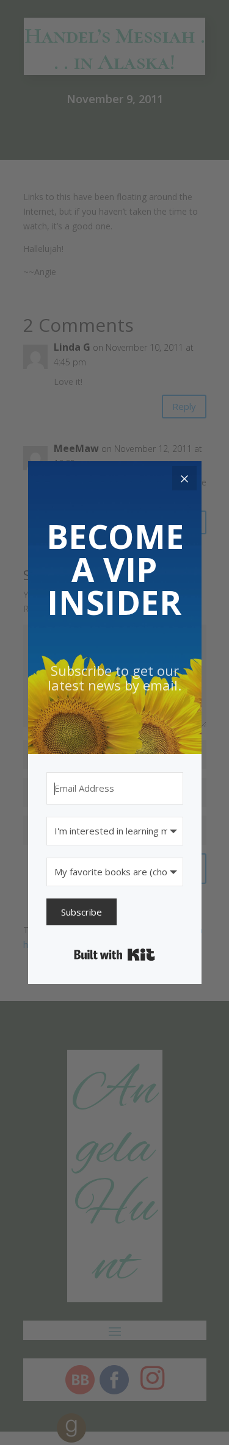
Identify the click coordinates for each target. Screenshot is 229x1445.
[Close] (184, 478)
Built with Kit (114, 955)
